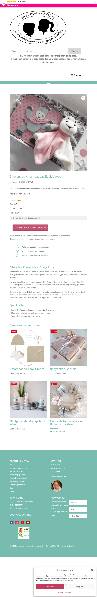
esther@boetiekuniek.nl (59, 476)
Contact (13, 491)
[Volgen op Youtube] (28, 522)
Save (14, 331)
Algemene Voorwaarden (18, 468)
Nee (20, 208)
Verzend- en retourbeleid (18, 478)
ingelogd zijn (22, 239)
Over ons (13, 465)
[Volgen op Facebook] (11, 522)
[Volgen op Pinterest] (22, 522)
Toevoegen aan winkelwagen (30, 227)
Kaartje (13, 204)
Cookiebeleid (60, 592)
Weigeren (79, 587)
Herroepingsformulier (17, 485)
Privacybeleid (68, 592)
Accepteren (50, 587)
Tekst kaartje (16, 213)
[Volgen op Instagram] (17, 522)
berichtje (44, 256)
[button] (92, 570)
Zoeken (74, 51)
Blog (11, 488)
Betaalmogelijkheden (17, 475)
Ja (13, 208)
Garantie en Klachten (17, 481)
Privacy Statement (16, 471)
